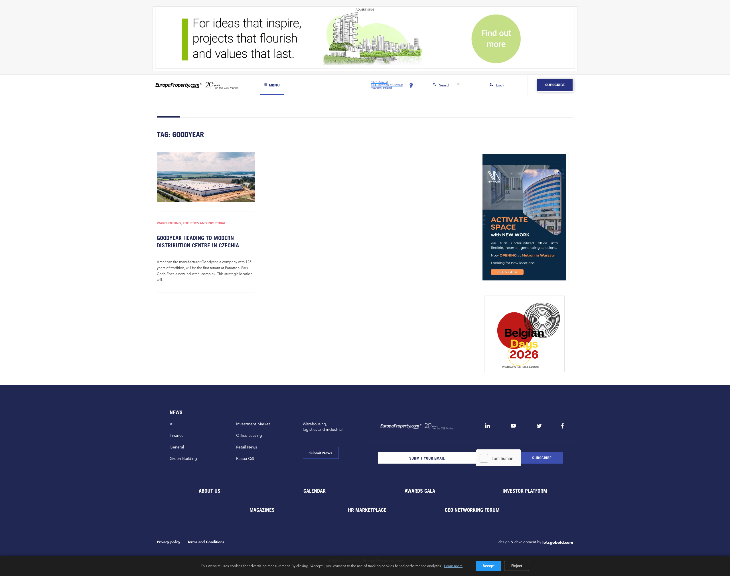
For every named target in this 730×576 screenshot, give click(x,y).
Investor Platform (524, 491)
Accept (488, 566)
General (177, 447)
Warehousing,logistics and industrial (322, 426)
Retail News (246, 447)
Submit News (320, 452)
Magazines (262, 510)
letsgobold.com (557, 542)
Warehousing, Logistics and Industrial (191, 223)
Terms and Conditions (205, 541)
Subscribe (555, 84)
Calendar (314, 491)
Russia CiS (245, 458)
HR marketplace (367, 510)
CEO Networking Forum (472, 510)
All (172, 424)
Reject (516, 566)
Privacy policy (168, 541)
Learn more (453, 565)
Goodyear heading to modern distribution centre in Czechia (198, 242)
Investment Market (253, 424)
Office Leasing (249, 435)
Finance (177, 435)
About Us (209, 491)
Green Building (183, 458)
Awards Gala (419, 491)
